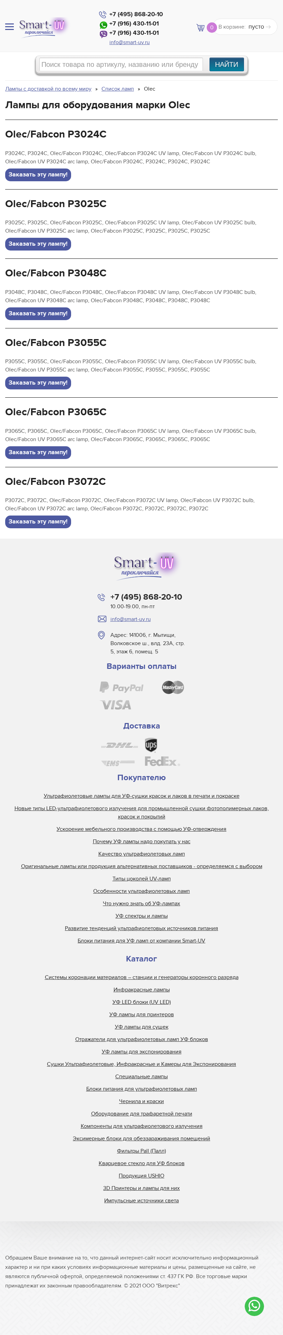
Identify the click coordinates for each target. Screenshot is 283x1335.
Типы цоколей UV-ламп (142, 878)
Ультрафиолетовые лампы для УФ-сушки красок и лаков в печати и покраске (142, 796)
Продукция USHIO (141, 1175)
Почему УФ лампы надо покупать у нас (142, 841)
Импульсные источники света (141, 1200)
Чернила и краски (141, 1101)
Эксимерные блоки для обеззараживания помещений (141, 1138)
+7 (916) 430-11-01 (134, 24)
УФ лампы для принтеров (141, 1014)
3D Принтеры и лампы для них (141, 1188)
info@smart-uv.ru (129, 42)
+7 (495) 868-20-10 (136, 14)
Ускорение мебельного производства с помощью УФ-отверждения (141, 829)
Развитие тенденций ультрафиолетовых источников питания (141, 928)
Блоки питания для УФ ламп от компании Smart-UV (141, 940)
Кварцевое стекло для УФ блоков (142, 1163)
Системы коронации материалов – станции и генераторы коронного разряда (141, 977)
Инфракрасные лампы (142, 989)
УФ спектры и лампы (142, 916)
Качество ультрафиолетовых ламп (141, 853)
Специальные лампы (141, 1076)
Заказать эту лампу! (38, 175)
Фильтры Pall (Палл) (141, 1151)
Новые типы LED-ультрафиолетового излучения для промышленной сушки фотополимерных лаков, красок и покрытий (141, 812)
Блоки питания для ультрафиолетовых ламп (141, 1089)
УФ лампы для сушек (141, 1026)
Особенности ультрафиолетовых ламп (141, 891)
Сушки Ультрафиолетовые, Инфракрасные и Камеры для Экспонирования (141, 1064)
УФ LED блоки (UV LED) (142, 1002)
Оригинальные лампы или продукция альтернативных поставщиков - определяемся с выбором (141, 866)
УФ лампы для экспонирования (142, 1051)
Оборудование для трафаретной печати (141, 1113)
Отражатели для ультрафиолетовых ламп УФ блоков (141, 1039)
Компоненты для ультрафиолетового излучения (142, 1126)
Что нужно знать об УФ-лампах (141, 903)
